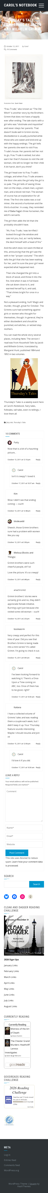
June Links (9, 994)
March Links (10, 977)
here (23, 338)
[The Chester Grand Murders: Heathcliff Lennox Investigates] (7, 1042)
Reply (38, 459)
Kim (15, 493)
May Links (9, 988)
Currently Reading (17, 1024)
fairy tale (9, 422)
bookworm (19, 629)
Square (33, 1183)
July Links (8, 1000)
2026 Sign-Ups (11, 959)
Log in (7, 1154)
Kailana (17, 707)
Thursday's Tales (20, 422)
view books (30, 1107)
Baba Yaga (15, 211)
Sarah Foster (19, 103)
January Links (11, 965)
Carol (26, 46)
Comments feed (12, 1165)
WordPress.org (11, 1170)
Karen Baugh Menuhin (14, 1056)
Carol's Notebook (20, 5)
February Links (11, 971)
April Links (9, 982)
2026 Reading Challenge (19, 1090)
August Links (10, 1006)
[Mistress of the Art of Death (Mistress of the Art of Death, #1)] (7, 1030)
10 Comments (12, 49)
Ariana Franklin (17, 1036)
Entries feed (10, 1160)
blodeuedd (19, 521)
